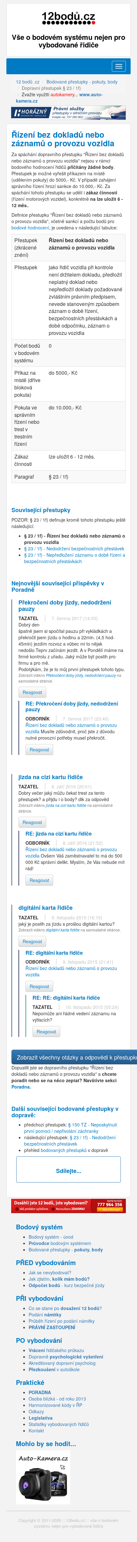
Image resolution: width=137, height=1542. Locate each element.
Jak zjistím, (59, 1279)
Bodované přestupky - (66, 1249)
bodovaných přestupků (64, 1150)
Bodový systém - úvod (51, 1237)
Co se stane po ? (65, 1308)
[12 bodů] (68, 18)
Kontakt (36, 1430)
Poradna (20, 1086)
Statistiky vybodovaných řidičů (59, 1424)
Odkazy (36, 1411)
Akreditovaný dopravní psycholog (62, 1363)
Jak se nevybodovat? (50, 1272)
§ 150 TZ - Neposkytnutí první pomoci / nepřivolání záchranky (70, 1127)
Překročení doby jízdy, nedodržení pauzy (81, 675)
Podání (45, 1314)
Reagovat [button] (32, 692)
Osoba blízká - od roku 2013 (57, 1398)
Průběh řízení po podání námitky (62, 1321)
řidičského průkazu (56, 1350)
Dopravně (66, 1356)
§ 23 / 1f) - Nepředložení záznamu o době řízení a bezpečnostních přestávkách (74, 558)
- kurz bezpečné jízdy (67, 1285)
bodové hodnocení (30, 227)
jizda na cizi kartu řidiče (66, 805)
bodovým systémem (60, 1243)
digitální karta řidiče (63, 929)
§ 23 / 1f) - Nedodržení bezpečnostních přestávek (74, 548)
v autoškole (54, 1369)
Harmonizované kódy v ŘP (55, 1405)
